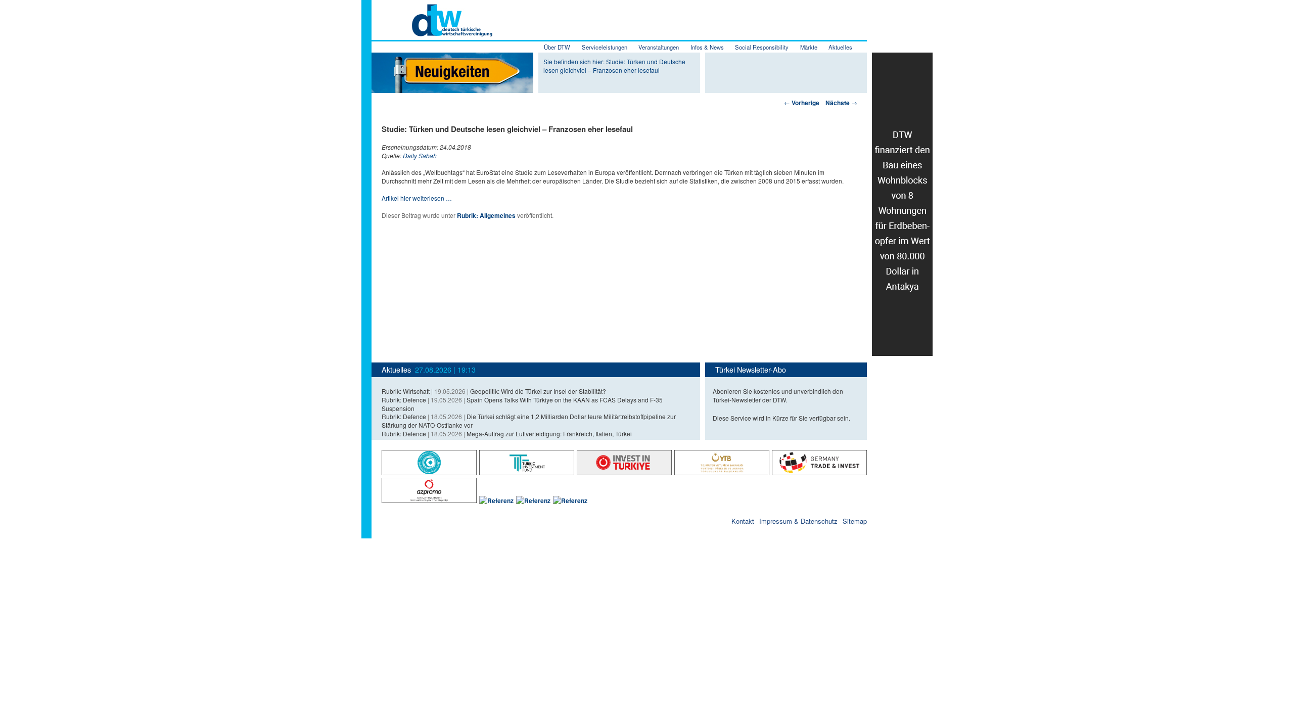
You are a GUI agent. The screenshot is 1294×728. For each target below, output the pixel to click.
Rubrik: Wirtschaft (406, 391)
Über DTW (557, 47)
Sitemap (855, 521)
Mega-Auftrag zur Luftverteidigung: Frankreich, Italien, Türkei (549, 433)
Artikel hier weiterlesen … (417, 198)
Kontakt (742, 521)
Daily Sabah (420, 155)
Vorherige (801, 102)
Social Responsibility (762, 47)
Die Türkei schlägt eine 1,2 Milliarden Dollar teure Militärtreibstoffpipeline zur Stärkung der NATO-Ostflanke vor (529, 420)
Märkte (808, 47)
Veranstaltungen (658, 47)
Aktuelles (840, 47)
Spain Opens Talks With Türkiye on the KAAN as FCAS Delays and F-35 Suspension (522, 404)
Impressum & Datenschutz (798, 521)
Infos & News (707, 47)
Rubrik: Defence (404, 399)
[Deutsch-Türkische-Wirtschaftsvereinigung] (432, 30)
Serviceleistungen (604, 47)
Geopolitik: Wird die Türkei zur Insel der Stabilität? (538, 391)
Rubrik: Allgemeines (486, 215)
